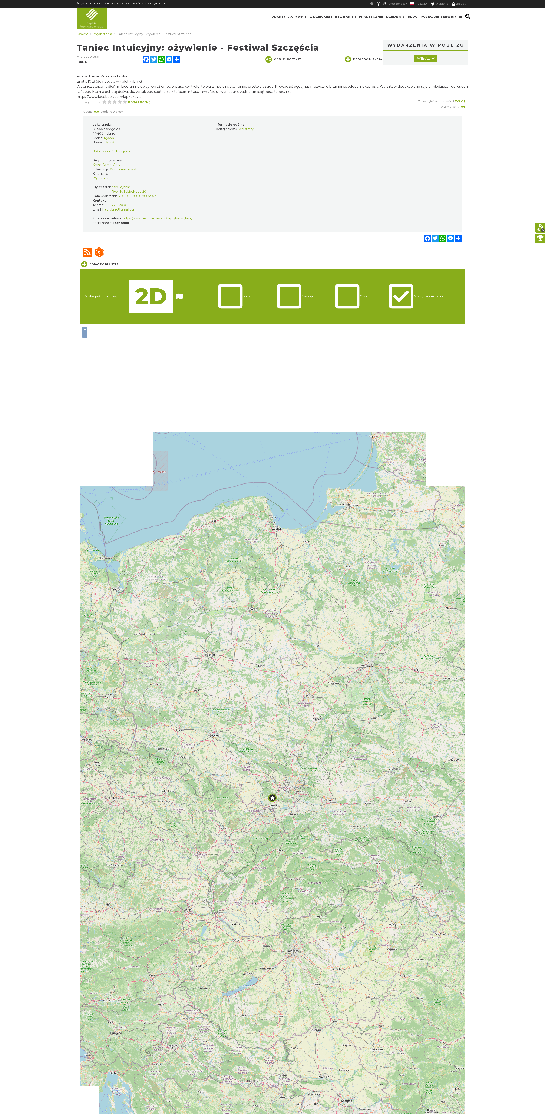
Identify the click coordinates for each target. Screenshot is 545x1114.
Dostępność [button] (397, 3)
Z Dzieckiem (321, 16)
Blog (413, 16)
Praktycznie (371, 16)
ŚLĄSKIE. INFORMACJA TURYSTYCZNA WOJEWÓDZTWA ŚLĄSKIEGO (121, 3)
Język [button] (422, 3)
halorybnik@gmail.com (119, 209)
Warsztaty (246, 129)
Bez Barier (345, 16)
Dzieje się (395, 16)
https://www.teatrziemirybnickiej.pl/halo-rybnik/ (157, 218)
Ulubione (441, 3)
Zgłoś (460, 101)
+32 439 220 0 (115, 205)
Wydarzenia (101, 178)
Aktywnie (297, 16)
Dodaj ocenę (139, 102)
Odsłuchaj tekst (287, 59)
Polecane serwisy (438, 16)
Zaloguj (461, 3)
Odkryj (278, 16)
